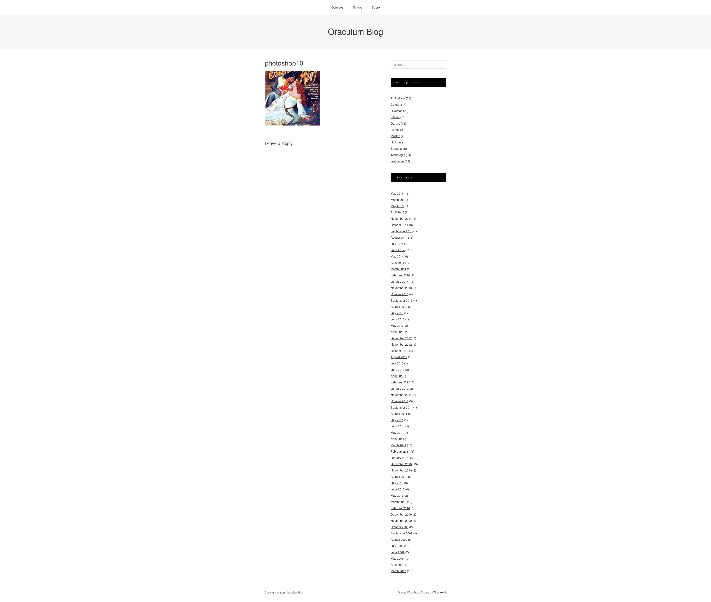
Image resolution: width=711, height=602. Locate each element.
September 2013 (402, 300)
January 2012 (400, 388)
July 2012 (397, 363)
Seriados (397, 148)
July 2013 (397, 313)
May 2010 (397, 495)
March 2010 (398, 502)
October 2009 (399, 527)
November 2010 (401, 470)
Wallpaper (397, 161)
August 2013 (399, 307)
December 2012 (401, 338)
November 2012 (401, 344)
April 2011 (397, 439)
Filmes (395, 117)
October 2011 (399, 401)
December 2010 (401, 464)
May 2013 (397, 325)
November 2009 (401, 521)
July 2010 (397, 483)
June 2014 (398, 250)
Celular (395, 104)
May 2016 (397, 193)
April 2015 (397, 212)
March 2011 (398, 445)
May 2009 (397, 558)
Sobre (376, 7)
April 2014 (397, 262)
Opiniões (337, 7)
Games (395, 123)
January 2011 (400, 458)
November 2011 (401, 395)
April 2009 (397, 565)
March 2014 (398, 269)
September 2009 (402, 533)
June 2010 (398, 489)
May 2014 (397, 256)
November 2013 (401, 288)
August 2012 (399, 357)
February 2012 (400, 382)
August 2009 (399, 539)
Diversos (396, 111)
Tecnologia (398, 155)
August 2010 (399, 476)
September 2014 (402, 231)
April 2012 (397, 376)
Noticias (396, 142)
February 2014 (400, 275)
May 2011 (397, 432)
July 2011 (397, 420)
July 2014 (397, 244)
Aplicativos (398, 98)
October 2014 (399, 225)
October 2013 (399, 294)
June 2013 (398, 319)
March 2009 (398, 571)
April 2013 (397, 332)
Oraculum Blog (355, 31)
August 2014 (399, 237)
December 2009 (401, 514)
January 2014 (400, 281)
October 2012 (399, 351)
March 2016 (398, 200)
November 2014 (401, 218)
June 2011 (398, 426)
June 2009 (398, 552)
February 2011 (400, 451)
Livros (395, 130)
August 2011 (399, 414)
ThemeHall (439, 592)
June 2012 (398, 369)
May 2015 (397, 206)
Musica (395, 136)
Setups (357, 7)
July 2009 (397, 546)
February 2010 (400, 508)
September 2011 (402, 407)
